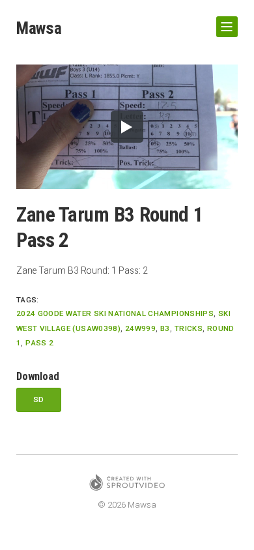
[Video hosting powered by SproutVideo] (127, 484)
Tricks (189, 328)
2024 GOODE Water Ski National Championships (115, 313)
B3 (165, 328)
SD (38, 399)
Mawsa (39, 28)
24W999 (140, 328)
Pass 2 (39, 342)
